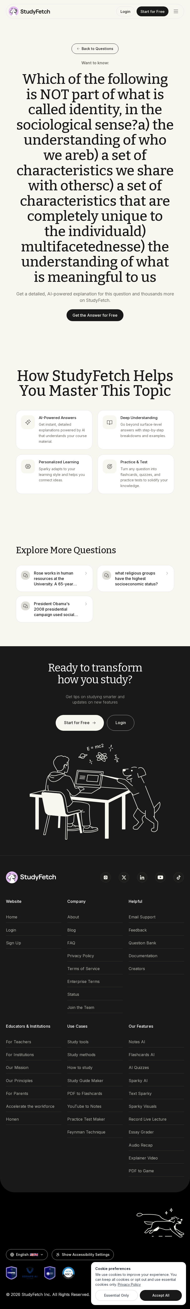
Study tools (78, 1042)
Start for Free (153, 11)
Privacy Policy (80, 956)
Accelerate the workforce (30, 1106)
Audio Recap (141, 1145)
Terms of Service (83, 968)
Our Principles (19, 1080)
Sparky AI (138, 1080)
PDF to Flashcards (84, 1093)
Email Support (142, 917)
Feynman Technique (86, 1132)
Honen (12, 1119)
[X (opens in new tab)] (124, 877)
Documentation (143, 956)
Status (73, 994)
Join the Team (80, 1007)
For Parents (17, 1093)
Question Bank (142, 943)
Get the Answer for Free (95, 315)
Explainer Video (143, 1158)
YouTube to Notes (84, 1106)
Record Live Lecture (147, 1119)
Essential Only (116, 1295)
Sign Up (13, 943)
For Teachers (18, 1042)
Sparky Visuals (143, 1106)
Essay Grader (141, 1132)
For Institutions (20, 1054)
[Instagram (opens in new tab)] (105, 877)
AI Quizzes (139, 1067)
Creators (137, 968)
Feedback (138, 930)
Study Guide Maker (85, 1080)
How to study (80, 1067)
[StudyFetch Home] (29, 11)
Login (125, 11)
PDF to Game (141, 1171)
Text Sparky (140, 1093)
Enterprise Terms (83, 981)
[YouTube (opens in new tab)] (160, 877)
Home (11, 917)
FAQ (71, 943)
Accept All (160, 1295)
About (73, 917)
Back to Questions (97, 48)
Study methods (81, 1054)
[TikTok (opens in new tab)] (178, 877)
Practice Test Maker (86, 1119)
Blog (71, 930)
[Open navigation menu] (175, 11)
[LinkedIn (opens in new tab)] (142, 877)
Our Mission (17, 1067)
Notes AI (137, 1042)
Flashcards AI (142, 1054)
